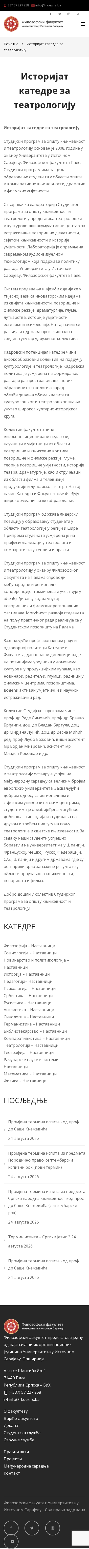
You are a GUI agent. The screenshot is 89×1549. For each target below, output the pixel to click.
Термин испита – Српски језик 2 (39, 1237)
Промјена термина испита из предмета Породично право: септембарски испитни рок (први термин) (46, 1160)
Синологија (15, 1017)
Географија (14, 1052)
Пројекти (13, 1459)
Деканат (12, 1425)
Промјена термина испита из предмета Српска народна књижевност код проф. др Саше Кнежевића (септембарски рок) (46, 1202)
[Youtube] (11, 1541)
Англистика (15, 1009)
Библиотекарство (21, 1031)
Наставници (43, 945)
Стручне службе (19, 1440)
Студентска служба (22, 1432)
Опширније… (34, 1359)
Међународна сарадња (26, 1466)
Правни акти (16, 1451)
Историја (13, 974)
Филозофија (15, 945)
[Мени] (83, 24)
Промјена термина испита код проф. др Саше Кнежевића (44, 1125)
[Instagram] (52, 1528)
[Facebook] (11, 1528)
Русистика (14, 1003)
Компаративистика (23, 1038)
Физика (11, 1081)
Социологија (16, 953)
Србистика (14, 995)
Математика (16, 1074)
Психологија (16, 988)
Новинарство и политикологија (35, 960)
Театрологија (17, 1045)
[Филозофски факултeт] (33, 23)
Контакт (12, 1473)
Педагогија (14, 981)
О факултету (16, 1411)
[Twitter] (31, 1528)
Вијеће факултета (21, 1418)
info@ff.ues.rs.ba (48, 5)
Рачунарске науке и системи (31, 1059)
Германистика (18, 1024)
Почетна (11, 43)
